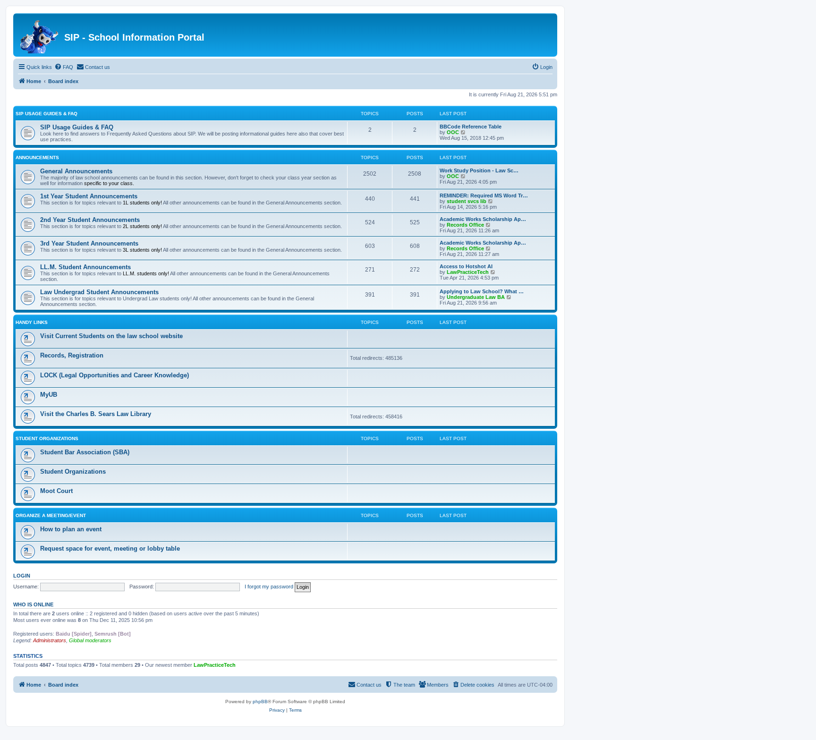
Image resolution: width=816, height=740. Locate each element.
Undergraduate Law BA (476, 297)
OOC (453, 132)
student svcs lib (466, 201)
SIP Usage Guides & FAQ (46, 113)
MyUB (48, 394)
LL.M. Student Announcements (85, 267)
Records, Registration (71, 355)
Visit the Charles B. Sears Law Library (95, 413)
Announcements (37, 157)
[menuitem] (63, 67)
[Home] (40, 35)
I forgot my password (269, 586)
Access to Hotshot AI (466, 266)
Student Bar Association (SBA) (84, 452)
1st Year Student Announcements (88, 196)
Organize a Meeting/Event (51, 515)
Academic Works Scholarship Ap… (483, 219)
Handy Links (32, 322)
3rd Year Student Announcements (89, 243)
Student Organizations (47, 438)
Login (21, 575)
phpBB (260, 701)
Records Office (465, 225)
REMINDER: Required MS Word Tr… (484, 195)
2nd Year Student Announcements (90, 219)
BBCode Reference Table (471, 126)
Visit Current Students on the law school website (111, 336)
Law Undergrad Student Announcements (99, 292)
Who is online (33, 604)
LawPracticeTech (468, 272)
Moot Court (56, 490)
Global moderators (90, 640)
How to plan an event (71, 529)
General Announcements (76, 171)
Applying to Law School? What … (482, 291)
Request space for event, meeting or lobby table (110, 548)
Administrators (49, 640)
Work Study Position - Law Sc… (479, 170)
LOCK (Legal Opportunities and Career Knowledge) (114, 375)
